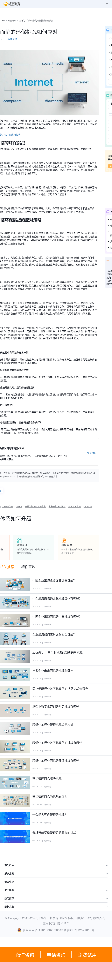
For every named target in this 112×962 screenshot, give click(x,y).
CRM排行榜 (7, 506)
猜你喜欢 (28, 566)
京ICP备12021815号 (80, 930)
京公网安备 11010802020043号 (44, 930)
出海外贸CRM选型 (57, 506)
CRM (2, 20)
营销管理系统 (74, 506)
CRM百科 (88, 506)
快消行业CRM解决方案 (35, 506)
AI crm (19, 506)
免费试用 (87, 954)
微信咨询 (24, 954)
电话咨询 (56, 954)
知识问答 (12, 20)
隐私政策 (63, 923)
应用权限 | (50, 923)
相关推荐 (7, 566)
